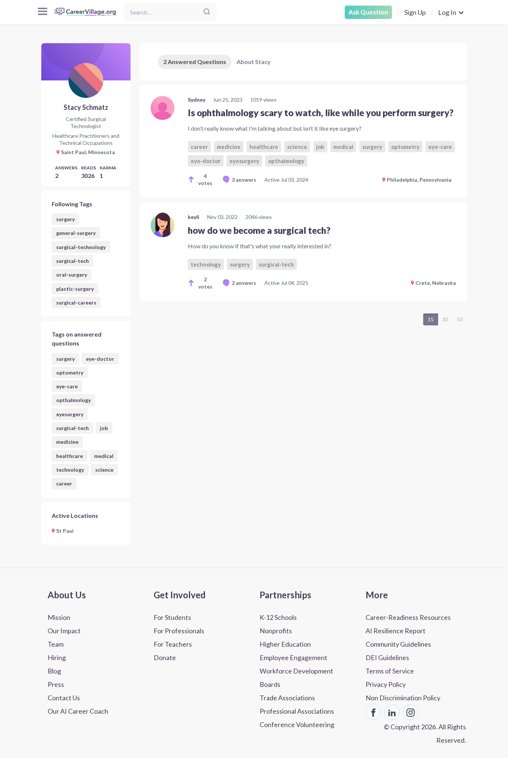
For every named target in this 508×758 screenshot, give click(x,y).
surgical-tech (72, 261)
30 (445, 319)
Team (56, 644)
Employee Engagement (293, 657)
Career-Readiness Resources (408, 617)
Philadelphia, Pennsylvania (419, 179)
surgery (65, 219)
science (104, 469)
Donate (165, 657)
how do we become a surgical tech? (259, 230)
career (64, 483)
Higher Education (285, 644)
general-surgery (76, 233)
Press (56, 684)
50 (460, 319)
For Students (172, 617)
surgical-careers (76, 302)
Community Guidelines (398, 644)
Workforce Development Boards (296, 677)
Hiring (57, 657)
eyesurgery (69, 414)
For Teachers (173, 644)
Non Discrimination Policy (403, 698)
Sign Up (415, 12)
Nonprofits (276, 631)
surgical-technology (81, 247)
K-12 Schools (278, 617)
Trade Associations (287, 698)
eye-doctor (100, 359)
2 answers (244, 283)
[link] (303, 141)
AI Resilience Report (395, 631)
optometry (69, 372)
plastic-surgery (75, 289)
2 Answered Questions (194, 61)
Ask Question (368, 12)
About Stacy (254, 61)
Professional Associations (297, 711)
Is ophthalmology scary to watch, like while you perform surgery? (320, 112)
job (104, 428)
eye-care (67, 386)
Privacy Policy (386, 684)
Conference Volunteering (297, 724)
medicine (67, 442)
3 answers (244, 179)
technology (70, 469)
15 (431, 319)
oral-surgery (71, 274)
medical (103, 456)
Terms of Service (390, 671)
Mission (59, 617)
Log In (447, 12)
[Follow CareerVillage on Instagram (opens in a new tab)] (410, 712)
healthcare (69, 456)
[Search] (206, 12)
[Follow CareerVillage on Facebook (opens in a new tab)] (373, 712)
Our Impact (64, 631)
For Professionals (179, 631)
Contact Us (64, 698)
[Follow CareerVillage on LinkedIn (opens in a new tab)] (392, 712)
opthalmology (73, 400)
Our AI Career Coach (78, 711)
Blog (54, 671)
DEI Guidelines (387, 657)
